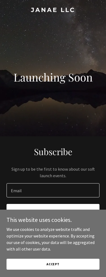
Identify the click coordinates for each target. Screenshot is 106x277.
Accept (53, 264)
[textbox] (53, 190)
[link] (53, 10)
